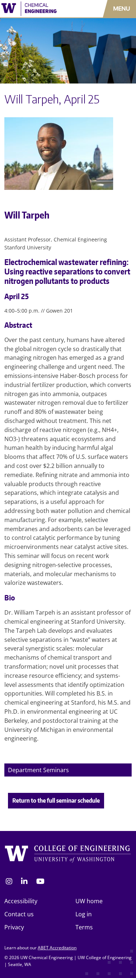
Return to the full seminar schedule (56, 800)
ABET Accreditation (57, 948)
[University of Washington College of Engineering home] (68, 855)
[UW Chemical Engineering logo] (39, 8)
